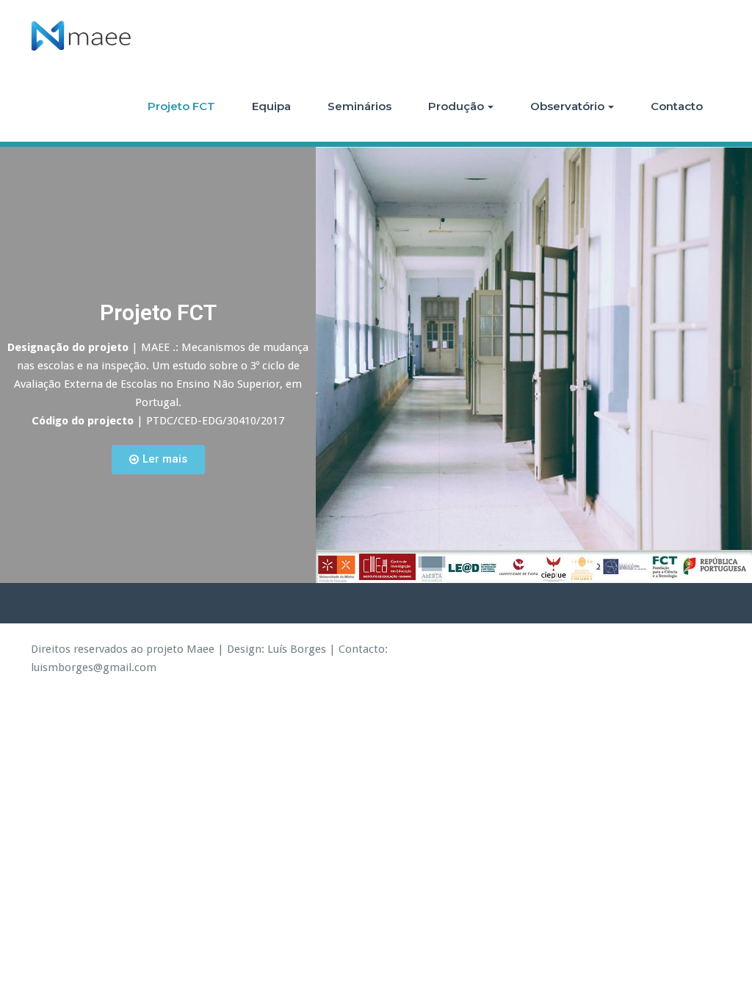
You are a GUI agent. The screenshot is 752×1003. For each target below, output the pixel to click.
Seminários (359, 106)
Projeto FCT (181, 106)
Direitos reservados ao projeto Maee (122, 649)
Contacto (677, 106)
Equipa (271, 106)
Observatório (567, 106)
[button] (158, 459)
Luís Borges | (301, 649)
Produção (456, 106)
